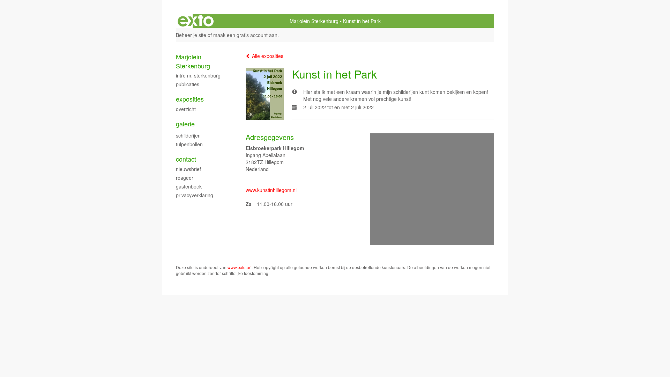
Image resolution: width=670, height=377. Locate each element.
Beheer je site (191, 34)
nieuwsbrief (188, 168)
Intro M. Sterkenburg (198, 75)
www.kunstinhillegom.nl (271, 189)
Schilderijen (188, 135)
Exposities (190, 99)
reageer (184, 177)
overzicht (186, 108)
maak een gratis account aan (245, 34)
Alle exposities (267, 55)
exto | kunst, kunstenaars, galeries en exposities (195, 21)
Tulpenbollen (189, 144)
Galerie (185, 123)
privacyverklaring (194, 195)
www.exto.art (240, 267)
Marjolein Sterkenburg (314, 20)
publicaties (187, 84)
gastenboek (189, 186)
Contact (186, 159)
